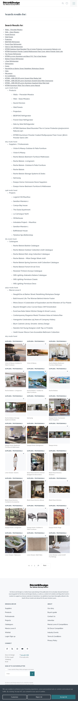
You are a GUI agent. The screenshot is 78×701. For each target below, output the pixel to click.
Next (44, 565)
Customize (14, 697)
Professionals (9, 616)
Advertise (51, 620)
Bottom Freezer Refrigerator (14, 59)
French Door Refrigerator (13, 44)
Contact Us (51, 616)
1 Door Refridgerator (11, 61)
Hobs (7, 71)
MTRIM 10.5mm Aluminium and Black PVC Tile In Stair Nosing (25, 56)
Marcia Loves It (10, 628)
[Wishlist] (67, 3)
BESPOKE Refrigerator (12, 42)
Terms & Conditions (54, 636)
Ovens (7, 66)
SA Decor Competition (55, 628)
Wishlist (8, 632)
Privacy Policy (52, 640)
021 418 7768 (25, 655)
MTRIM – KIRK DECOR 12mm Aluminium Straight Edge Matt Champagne (29, 81)
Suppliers (8, 608)
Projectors (8, 39)
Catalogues (9, 624)
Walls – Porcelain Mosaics (13, 29)
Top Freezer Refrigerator (13, 54)
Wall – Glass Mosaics (12, 32)
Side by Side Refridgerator (14, 47)
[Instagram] (17, 649)
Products (8, 612)
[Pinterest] (27, 649)
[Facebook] (7, 649)
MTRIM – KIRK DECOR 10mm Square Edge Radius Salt (23, 78)
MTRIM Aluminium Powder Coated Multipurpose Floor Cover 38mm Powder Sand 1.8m (34, 51)
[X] (12, 649)
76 (38, 565)
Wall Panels (9, 37)
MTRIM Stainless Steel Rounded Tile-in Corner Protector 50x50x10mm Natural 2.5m (33, 49)
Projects (8, 620)
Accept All (63, 697)
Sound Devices (10, 34)
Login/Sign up (10, 636)
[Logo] (31, 3)
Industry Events (53, 632)
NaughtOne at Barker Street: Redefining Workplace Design (24, 68)
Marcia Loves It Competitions (58, 624)
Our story (51, 608)
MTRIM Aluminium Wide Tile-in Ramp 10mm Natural (22, 85)
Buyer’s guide (52, 612)
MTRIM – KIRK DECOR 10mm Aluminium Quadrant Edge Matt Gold (27, 83)
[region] (39, 693)
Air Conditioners (10, 76)
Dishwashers (9, 63)
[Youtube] (22, 649)
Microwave (8, 73)
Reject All (39, 697)
